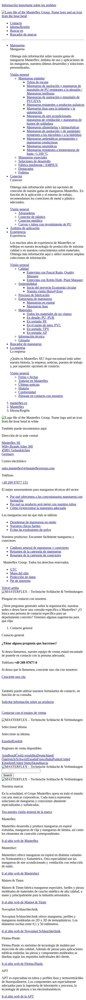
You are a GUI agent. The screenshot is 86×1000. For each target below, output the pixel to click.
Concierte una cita (13, 677)
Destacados (25, 168)
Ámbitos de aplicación (24, 228)
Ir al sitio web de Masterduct (20, 873)
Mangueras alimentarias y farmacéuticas (53, 127)
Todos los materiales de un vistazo (49, 314)
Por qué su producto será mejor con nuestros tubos (43, 504)
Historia (23, 388)
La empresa (17, 348)
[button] (16, 23)
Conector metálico (30, 220)
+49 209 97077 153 (15, 482)
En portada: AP (37, 332)
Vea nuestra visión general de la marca (27, 812)
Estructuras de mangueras (35, 299)
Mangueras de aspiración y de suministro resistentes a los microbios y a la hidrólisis (54, 133)
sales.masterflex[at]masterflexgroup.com (28, 468)
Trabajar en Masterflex (33, 381)
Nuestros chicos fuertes (25, 526)
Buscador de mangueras (26, 344)
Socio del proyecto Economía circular (51, 287)
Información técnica (31, 336)
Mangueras (17, 45)
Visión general (19, 74)
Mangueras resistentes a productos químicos (55, 104)
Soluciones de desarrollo (34, 161)
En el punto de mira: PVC (44, 325)
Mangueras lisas (37, 306)
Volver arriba (10, 588)
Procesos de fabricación (33, 295)
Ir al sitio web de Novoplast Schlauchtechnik (31, 931)
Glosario (24, 340)
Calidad (23, 268)
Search (7, 775)
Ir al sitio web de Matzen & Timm (24, 902)
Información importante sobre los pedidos (29, 5)
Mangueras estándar (31, 78)
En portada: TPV (38, 329)
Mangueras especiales (32, 157)
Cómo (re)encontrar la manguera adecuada (38, 508)
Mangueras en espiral (41, 302)
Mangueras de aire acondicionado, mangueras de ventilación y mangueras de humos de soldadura (54, 119)
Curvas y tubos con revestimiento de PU (44, 224)
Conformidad (27, 392)
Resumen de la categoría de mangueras (35, 551)
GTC (13, 569)
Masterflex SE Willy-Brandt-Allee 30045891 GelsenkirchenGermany (17, 448)
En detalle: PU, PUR (40, 317)
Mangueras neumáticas (42, 146)
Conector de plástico (31, 217)
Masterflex (17, 406)
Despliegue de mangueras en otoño (33, 522)
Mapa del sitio (19, 573)
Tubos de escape (37, 82)
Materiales (25, 310)
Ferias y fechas (28, 377)
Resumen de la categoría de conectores (35, 555)
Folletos (23, 172)
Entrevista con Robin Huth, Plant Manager (55, 280)
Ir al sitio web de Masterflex (20, 841)
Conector (16, 176)
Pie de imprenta (20, 581)
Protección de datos (23, 577)
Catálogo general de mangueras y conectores (39, 547)
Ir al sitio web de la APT (18, 996)
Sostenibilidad (27, 284)
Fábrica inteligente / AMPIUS (38, 165)
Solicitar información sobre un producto (28, 702)
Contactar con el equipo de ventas (24, 712)
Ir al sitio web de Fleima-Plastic (22, 963)
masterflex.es (18, 403)
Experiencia (18, 232)
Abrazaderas (26, 213)
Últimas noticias (28, 384)
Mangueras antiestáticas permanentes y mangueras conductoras (52, 140)
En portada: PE (37, 321)
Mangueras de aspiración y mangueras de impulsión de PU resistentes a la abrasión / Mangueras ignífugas (54, 89)
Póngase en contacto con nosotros (40, 396)
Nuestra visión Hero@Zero (45, 291)
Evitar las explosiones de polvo (30, 529)
